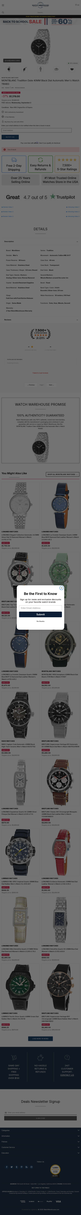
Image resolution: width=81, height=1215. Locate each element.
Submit (40, 614)
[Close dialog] (61, 588)
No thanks (41, 621)
